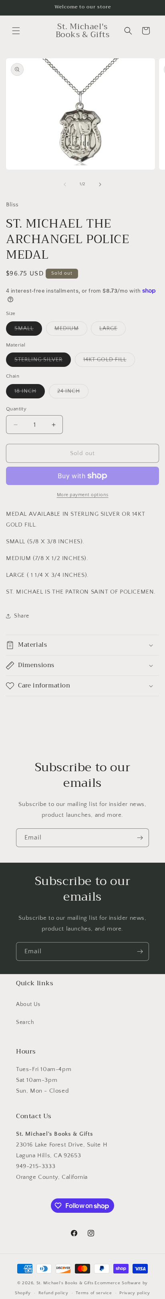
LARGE (112, 330)
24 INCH (73, 393)
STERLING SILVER (42, 361)
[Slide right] (100, 184)
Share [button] (21, 616)
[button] (16, 31)
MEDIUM (70, 330)
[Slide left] (65, 184)
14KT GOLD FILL (109, 361)
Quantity (16, 409)
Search (25, 1022)
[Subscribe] (140, 837)
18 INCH (29, 393)
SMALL (28, 330)
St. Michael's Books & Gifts (65, 1283)
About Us (28, 1004)
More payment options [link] (83, 494)
